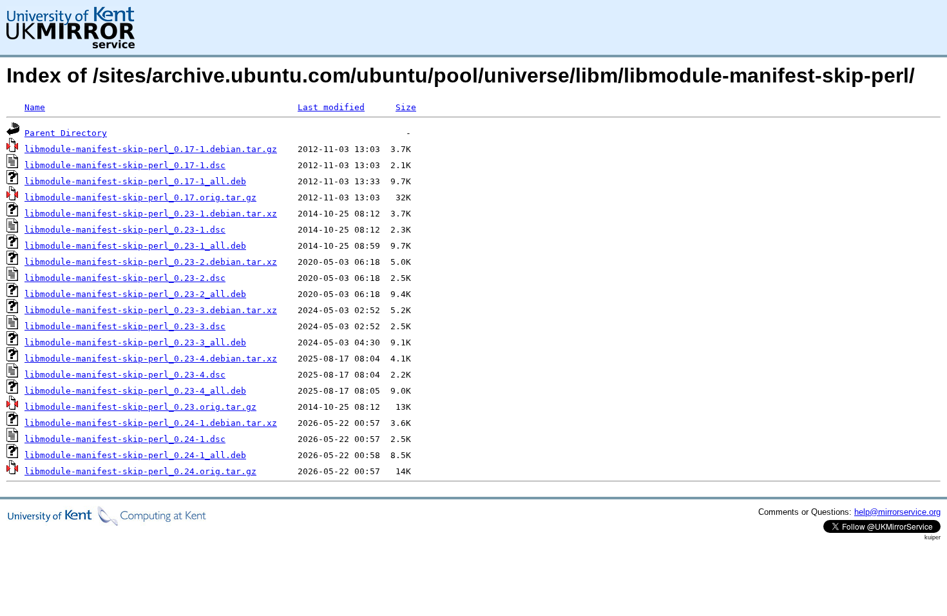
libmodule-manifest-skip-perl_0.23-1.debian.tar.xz (150, 213)
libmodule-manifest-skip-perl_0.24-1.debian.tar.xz (150, 423)
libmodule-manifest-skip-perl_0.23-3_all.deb (135, 342)
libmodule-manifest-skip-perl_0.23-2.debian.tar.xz (150, 262)
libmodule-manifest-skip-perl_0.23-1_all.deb (135, 246)
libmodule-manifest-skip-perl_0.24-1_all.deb (135, 455)
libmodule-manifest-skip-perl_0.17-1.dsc (124, 165)
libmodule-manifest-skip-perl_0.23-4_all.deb (135, 391)
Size (406, 107)
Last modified (331, 107)
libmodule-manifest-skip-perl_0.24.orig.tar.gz (140, 471)
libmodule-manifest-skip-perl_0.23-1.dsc (124, 230)
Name (34, 107)
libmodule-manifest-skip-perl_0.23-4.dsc (124, 375)
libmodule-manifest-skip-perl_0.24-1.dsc (124, 439)
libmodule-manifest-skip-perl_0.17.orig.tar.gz (140, 197)
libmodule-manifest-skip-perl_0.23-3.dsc (124, 326)
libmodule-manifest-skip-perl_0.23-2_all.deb (135, 294)
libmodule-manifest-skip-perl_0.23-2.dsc (124, 278)
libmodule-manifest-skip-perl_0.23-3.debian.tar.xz (150, 310)
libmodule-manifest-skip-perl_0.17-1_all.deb (135, 181)
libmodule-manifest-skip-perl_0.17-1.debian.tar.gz (150, 149)
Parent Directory (65, 133)
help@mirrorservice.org (897, 512)
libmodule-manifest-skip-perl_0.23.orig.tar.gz (140, 407)
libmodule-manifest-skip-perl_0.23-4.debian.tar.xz (150, 358)
